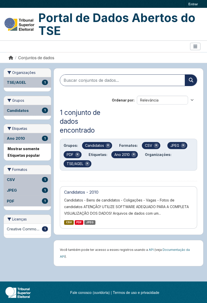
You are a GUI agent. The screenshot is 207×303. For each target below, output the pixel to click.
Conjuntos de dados (36, 57)
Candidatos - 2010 (81, 192)
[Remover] (108, 145)
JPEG (90, 222)
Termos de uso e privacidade (136, 292)
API (151, 250)
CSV (69, 222)
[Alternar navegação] (195, 46)
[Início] (11, 57)
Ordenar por (123, 100)
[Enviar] (191, 80)
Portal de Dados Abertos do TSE (116, 24)
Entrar (193, 4)
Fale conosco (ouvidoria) (90, 292)
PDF (79, 222)
